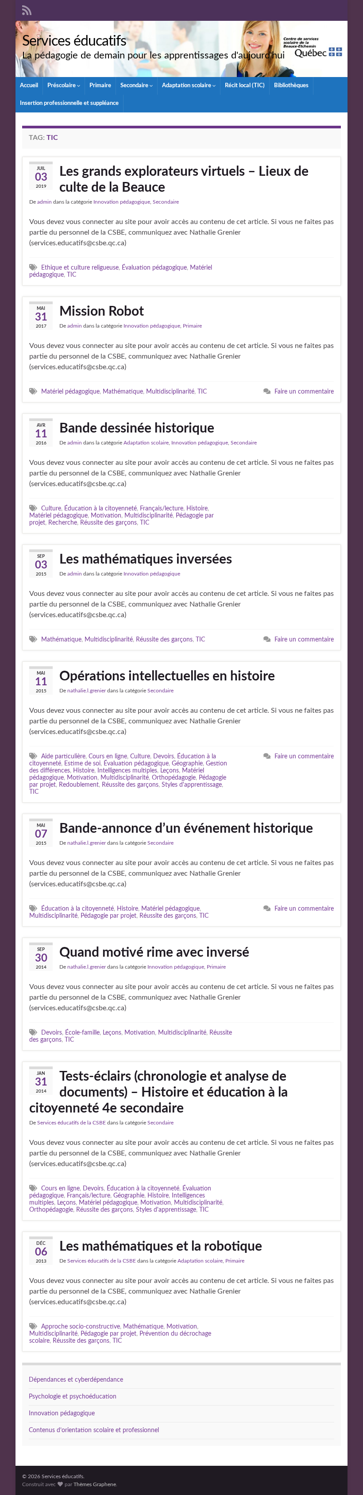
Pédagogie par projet (108, 915)
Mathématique (123, 391)
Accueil (29, 86)
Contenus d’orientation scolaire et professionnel (94, 1430)
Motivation (106, 515)
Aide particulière (63, 756)
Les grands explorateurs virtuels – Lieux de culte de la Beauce (184, 179)
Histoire (197, 508)
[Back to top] (343, 1475)
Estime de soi (82, 763)
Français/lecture (161, 508)
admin (44, 202)
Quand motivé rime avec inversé (154, 952)
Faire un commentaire (304, 391)
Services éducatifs (74, 41)
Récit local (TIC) (245, 86)
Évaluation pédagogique (154, 267)
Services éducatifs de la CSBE (71, 1122)
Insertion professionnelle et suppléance (69, 103)
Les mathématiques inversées (145, 559)
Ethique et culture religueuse (80, 267)
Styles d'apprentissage (192, 784)
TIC (71, 274)
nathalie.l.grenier (86, 690)
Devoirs (163, 756)
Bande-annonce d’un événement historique (186, 828)
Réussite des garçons (108, 522)
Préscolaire (62, 86)
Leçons (169, 770)
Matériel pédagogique (70, 391)
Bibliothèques (291, 86)
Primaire (100, 86)
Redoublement (79, 784)
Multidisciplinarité (170, 391)
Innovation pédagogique (121, 202)
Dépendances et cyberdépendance (76, 1380)
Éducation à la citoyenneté (100, 508)
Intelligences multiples (127, 770)
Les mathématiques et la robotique (160, 1246)
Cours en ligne (108, 756)
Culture (51, 508)
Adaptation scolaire (187, 86)
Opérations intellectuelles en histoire (167, 676)
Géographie (187, 763)
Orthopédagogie (174, 777)
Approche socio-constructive (80, 1326)
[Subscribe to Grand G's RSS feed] (26, 9)
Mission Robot (101, 311)
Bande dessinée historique (136, 428)
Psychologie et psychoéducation (72, 1397)
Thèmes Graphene (94, 1484)
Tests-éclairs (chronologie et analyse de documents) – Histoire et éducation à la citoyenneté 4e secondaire (158, 1092)
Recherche (62, 522)
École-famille (82, 1032)
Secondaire (135, 86)
